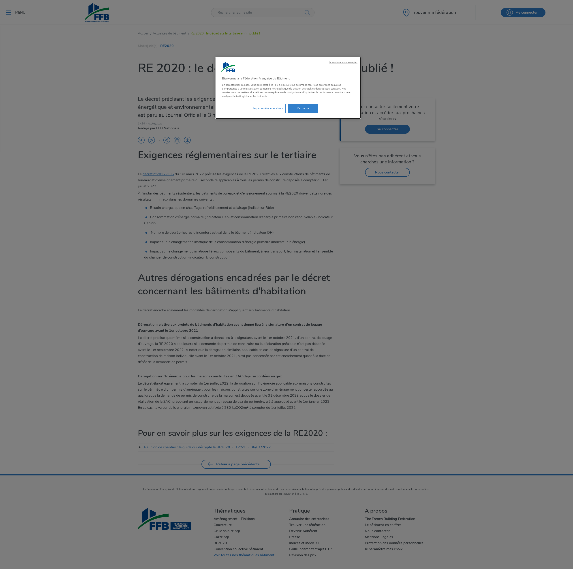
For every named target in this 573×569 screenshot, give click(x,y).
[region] (288, 88)
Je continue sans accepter (343, 62)
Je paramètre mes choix (268, 108)
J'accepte (303, 108)
